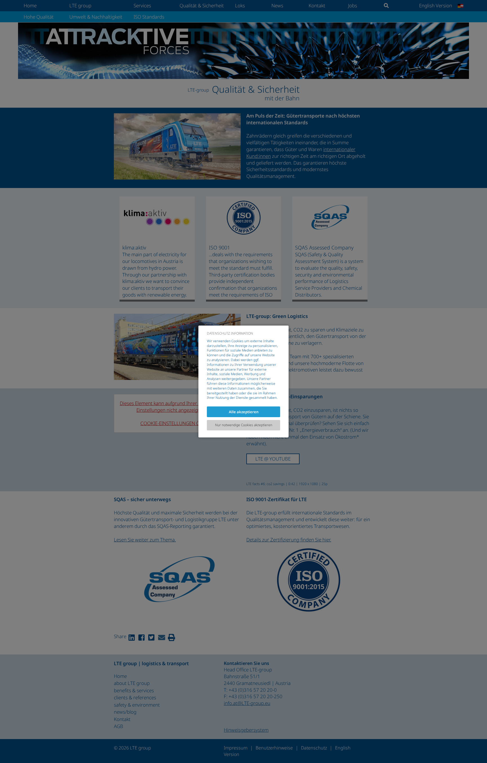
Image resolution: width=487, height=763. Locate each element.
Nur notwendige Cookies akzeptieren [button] (243, 425)
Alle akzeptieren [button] (243, 411)
